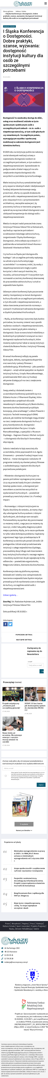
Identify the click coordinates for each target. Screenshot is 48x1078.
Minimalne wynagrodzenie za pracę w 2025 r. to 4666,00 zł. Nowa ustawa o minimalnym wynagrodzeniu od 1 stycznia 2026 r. (29, 856)
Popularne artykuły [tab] (12, 842)
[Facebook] (5, 624)
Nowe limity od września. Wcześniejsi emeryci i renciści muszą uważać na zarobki (12, 737)
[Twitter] (10, 624)
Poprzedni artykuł (24, 635)
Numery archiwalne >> (24, 830)
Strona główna (8, 11)
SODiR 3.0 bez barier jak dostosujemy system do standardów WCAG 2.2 (35, 706)
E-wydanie (24, 824)
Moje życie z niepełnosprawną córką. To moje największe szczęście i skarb (27, 905)
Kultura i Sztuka (21, 11)
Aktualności (16, 923)
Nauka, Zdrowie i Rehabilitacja (20, 929)
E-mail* (30, 661)
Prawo (7, 923)
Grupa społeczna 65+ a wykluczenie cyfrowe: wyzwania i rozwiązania (29, 869)
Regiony (25, 923)
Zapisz (42, 671)
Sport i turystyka (22, 926)
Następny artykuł (24, 640)
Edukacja (39, 923)
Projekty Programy (38, 926)
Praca (32, 923)
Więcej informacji (36, 1029)
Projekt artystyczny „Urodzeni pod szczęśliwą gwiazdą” (11, 705)
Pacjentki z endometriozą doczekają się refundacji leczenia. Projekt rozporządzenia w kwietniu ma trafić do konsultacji (29, 882)
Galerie (36, 929)
